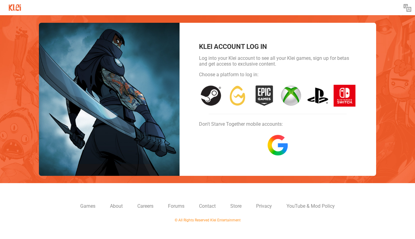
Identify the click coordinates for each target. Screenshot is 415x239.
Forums (176, 206)
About (116, 206)
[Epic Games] (264, 96)
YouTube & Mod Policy (310, 206)
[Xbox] (291, 96)
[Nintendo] (344, 96)
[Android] (278, 145)
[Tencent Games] (238, 96)
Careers (145, 206)
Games (87, 206)
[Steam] (211, 96)
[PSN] (318, 96)
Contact (207, 206)
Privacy (264, 206)
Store (236, 206)
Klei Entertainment (14, 6)
